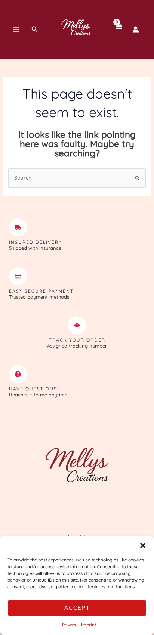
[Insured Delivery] (18, 227)
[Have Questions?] (18, 374)
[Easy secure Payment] (18, 276)
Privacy (69, 625)
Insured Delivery (35, 242)
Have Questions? (34, 389)
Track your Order (77, 340)
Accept (77, 607)
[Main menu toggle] (16, 29)
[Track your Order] (77, 325)
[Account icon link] (135, 29)
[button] (143, 545)
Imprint (88, 625)
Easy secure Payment (41, 291)
